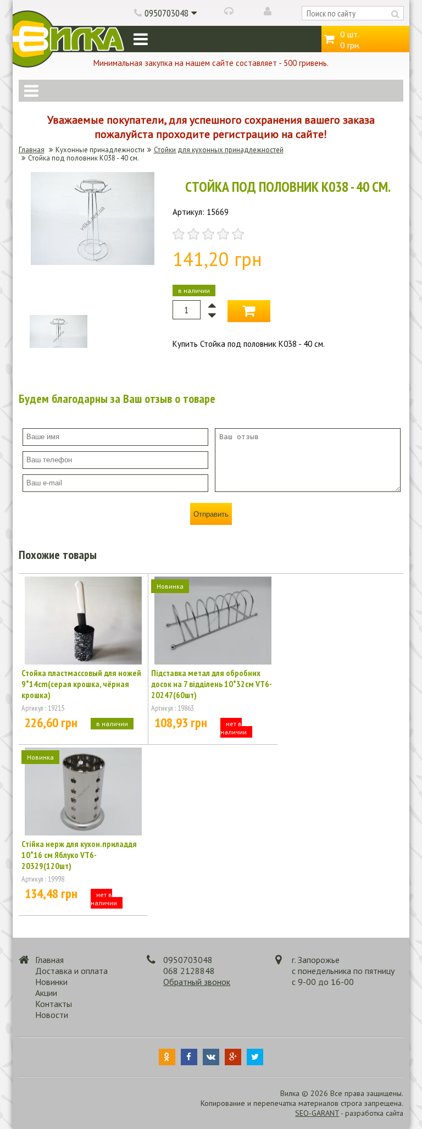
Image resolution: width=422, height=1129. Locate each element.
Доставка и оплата (71, 970)
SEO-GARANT (317, 1113)
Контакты (53, 1003)
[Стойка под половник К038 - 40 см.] (92, 262)
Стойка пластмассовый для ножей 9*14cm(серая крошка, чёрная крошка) (81, 683)
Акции (46, 992)
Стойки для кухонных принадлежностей (219, 150)
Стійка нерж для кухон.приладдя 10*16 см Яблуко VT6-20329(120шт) (79, 854)
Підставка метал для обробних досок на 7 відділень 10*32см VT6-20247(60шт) (211, 683)
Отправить (211, 514)
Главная (32, 150)
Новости (51, 1014)
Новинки (51, 981)
